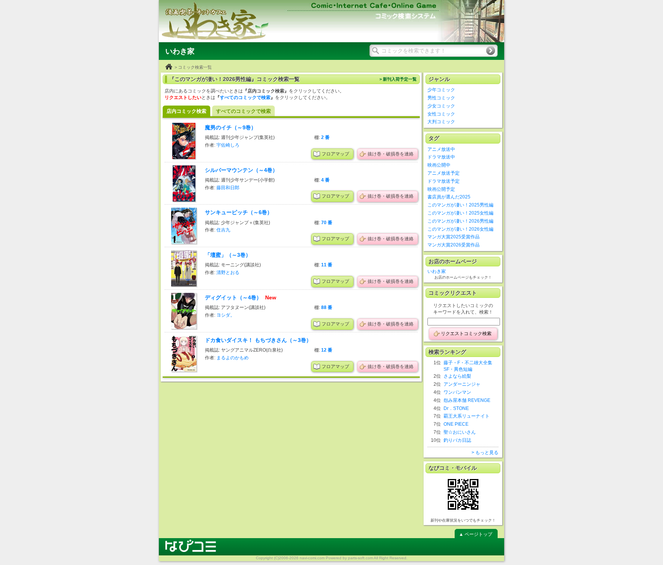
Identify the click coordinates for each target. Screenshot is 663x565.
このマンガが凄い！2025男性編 (460, 205)
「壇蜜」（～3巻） (228, 255)
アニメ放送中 (441, 149)
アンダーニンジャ (462, 384)
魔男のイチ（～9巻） (230, 127)
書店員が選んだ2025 (448, 197)
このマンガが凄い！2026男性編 (460, 221)
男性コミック (441, 98)
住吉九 (223, 230)
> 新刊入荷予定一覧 (398, 79)
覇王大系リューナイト (467, 416)
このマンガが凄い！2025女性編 (460, 213)
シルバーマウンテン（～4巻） (241, 170)
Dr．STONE (456, 408)
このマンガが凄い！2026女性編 (460, 229)
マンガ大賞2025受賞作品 (453, 237)
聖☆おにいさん (460, 432)
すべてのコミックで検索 (245, 97)
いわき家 (436, 271)
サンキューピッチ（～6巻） (238, 212)
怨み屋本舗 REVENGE (467, 400)
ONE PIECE (456, 424)
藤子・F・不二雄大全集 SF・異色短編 (468, 366)
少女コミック (441, 106)
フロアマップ (335, 154)
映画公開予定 (441, 189)
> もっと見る (485, 452)
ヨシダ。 (225, 315)
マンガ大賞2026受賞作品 (453, 245)
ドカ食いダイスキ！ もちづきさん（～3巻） (258, 340)
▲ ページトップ (475, 534)
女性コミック (441, 114)
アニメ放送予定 (443, 173)
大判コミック (441, 121)
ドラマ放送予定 (443, 181)
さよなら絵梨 (457, 376)
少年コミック (441, 90)
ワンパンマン (457, 392)
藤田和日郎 (227, 187)
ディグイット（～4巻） (234, 297)
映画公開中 (438, 165)
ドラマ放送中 (441, 157)
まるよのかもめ (232, 357)
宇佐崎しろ (227, 145)
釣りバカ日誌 (457, 440)
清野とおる (227, 272)
